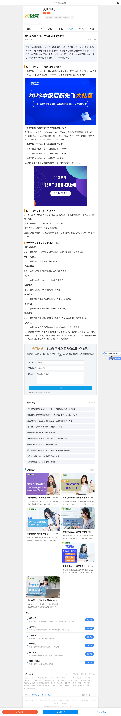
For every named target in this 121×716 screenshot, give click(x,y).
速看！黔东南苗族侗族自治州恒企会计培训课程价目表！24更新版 (51, 409)
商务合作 (47, 700)
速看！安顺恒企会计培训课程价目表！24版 (43, 456)
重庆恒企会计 (77, 678)
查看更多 (92, 402)
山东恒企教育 (49, 680)
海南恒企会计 (66, 678)
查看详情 (89, 620)
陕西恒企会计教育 (43, 683)
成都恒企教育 (60, 680)
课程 (50, 28)
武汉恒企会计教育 (29, 678)
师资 (92, 28)
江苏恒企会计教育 (70, 683)
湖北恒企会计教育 (86, 680)
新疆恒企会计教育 (84, 686)
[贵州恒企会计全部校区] (94, 612)
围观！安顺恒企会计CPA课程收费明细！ (42, 462)
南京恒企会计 (39, 680)
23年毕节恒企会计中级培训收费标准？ (39, 695)
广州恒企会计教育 (43, 678)
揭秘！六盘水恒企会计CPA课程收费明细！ (43, 444)
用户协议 (92, 700)
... (72, 17)
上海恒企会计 (87, 678)
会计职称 (49, 17)
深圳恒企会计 (55, 678)
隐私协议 (57, 704)
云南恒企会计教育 (29, 683)
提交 (60, 387)
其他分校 (68, 674)
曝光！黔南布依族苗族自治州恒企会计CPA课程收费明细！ (48, 450)
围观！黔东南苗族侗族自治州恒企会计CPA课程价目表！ (48, 438)
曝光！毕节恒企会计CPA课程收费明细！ (42, 432)
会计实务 (58, 17)
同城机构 (84, 674)
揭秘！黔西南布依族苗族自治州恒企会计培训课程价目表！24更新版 (52, 415)
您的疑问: (32, 374)
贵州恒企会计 (51, 9)
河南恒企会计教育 (43, 686)
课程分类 (92, 674)
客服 (53, 700)
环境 (81, 28)
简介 (39, 28)
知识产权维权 (83, 700)
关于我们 (59, 700)
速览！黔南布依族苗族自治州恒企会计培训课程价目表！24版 (49, 421)
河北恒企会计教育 (29, 688)
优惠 (36, 700)
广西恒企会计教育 (56, 686)
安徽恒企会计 (28, 680)
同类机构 (76, 674)
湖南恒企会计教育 (29, 686)
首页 (29, 28)
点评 (31, 700)
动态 (71, 28)
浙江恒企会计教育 (84, 683)
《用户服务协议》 (44, 392)
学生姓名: (31, 362)
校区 (60, 28)
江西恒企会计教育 (70, 686)
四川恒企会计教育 (56, 683)
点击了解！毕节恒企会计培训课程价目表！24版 (44, 426)
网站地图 (64, 704)
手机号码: (31, 368)
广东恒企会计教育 (72, 680)
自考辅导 (66, 17)
